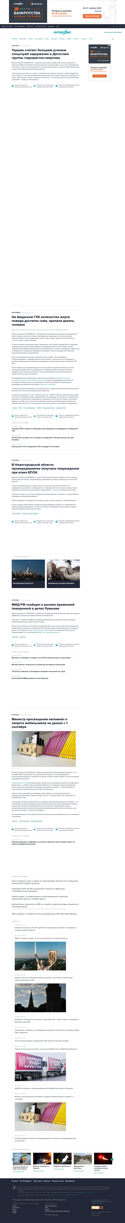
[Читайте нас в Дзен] (46, 1215)
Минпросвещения (36, 821)
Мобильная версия (7, 26)
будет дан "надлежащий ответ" (49, 632)
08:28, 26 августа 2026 (28, 312)
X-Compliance (15, 1207)
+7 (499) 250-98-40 (62, 1195)
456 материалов (58, 1169)
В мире (30, 39)
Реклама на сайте (58, 1181)
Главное (14, 39)
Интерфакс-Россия (40, 26)
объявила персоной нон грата (37, 630)
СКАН (46, 1207)
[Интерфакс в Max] (57, 1215)
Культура (54, 39)
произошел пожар (71, 198)
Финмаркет (51, 26)
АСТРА (14, 1213)
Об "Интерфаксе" (19, 26)
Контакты (15, 1181)
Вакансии (46, 1181)
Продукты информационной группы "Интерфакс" (39, 1199)
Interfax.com (30, 26)
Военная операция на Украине (41, 1167)
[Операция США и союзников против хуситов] (103, 1164)
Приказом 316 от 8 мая (20, 783)
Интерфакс (62, 32)
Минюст (14, 821)
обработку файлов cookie (90, 1192)
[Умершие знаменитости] (62, 1164)
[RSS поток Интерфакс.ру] (54, 1215)
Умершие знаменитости (62, 1166)
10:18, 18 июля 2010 (25, 46)
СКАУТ (14, 1209)
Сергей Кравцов (24, 821)
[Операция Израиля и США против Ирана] (22, 1165)
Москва (62, 39)
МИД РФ (15, 637)
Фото (91, 39)
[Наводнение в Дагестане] (83, 1164)
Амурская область (49, 408)
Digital (69, 39)
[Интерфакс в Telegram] (49, 1215)
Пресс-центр (37, 1181)
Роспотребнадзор (29, 408)
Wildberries (30, 217)
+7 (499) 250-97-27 (74, 1195)
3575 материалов (18, 1172)
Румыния (22, 637)
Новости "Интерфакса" (51, 1206)
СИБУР (39, 408)
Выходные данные (96, 1213)
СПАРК (14, 1206)
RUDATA (47, 1209)
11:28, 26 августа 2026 (26, 102)
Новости (76, 39)
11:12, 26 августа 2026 (25, 600)
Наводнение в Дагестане (79, 1167)
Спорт (47, 39)
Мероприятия (70, 1181)
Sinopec (14, 408)
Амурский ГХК (61, 408)
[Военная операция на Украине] (42, 1164)
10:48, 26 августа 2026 (26, 715)
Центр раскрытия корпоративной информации (57, 1211)
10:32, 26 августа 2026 (26, 460)
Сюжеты (84, 39)
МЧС (20, 408)
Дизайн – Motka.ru (96, 1215)
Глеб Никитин (16, 513)
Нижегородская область (30, 513)
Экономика (39, 39)
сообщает (15, 340)
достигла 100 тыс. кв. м (60, 200)
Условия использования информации (101, 1212)
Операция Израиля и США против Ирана (20, 1168)
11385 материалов (38, 1171)
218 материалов (99, 1173)
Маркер (14, 1211)
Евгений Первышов (18, 217)
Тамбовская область (41, 217)
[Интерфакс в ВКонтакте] (51, 1215)
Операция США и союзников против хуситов (101, 1168)
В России (22, 39)
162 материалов (79, 1171)
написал (66, 173)
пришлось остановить (48, 384)
